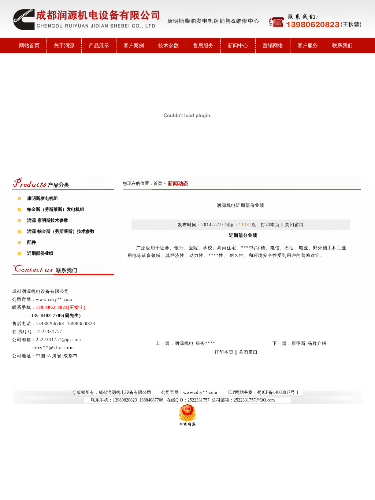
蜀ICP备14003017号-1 (277, 392)
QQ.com (267, 400)
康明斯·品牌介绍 (309, 343)
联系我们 (342, 45)
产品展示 (99, 45)
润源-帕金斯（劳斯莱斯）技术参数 (60, 231)
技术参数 (168, 45)
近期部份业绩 (40, 253)
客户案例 (133, 45)
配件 (31, 242)
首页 (157, 183)
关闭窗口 (294, 224)
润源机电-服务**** (195, 343)
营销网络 (273, 45)
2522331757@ (247, 400)
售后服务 (203, 45)
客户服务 (307, 45)
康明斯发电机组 (42, 198)
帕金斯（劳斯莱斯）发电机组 (55, 209)
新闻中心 (238, 45)
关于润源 (64, 45)
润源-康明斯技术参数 (47, 220)
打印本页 (270, 224)
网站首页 (29, 45)
